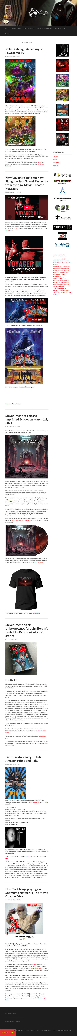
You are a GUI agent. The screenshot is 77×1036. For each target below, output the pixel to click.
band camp (55, 255)
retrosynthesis (56, 284)
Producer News (16, 28)
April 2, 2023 (9, 639)
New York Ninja (62, 280)
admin (18, 56)
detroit (62, 259)
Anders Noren (63, 1030)
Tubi (30, 802)
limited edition (60, 270)
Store (63, 28)
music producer (57, 276)
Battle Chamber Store (37, 562)
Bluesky (55, 159)
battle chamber (61, 255)
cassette (55, 259)
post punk (67, 280)
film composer (66, 266)
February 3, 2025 (10, 192)
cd (59, 259)
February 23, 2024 (10, 426)
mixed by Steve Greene (64, 272)
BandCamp (43, 736)
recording (60, 282)
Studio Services (29, 28)
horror (55, 270)
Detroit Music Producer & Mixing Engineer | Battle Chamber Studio (30, 1030)
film (63, 266)
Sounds (39, 28)
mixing (63, 274)
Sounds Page (10, 745)
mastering (66, 270)
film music (55, 268)
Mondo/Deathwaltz (36, 968)
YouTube (7, 166)
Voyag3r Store (9, 230)
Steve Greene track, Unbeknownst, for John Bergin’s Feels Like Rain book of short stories (26, 630)
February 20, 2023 (10, 764)
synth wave (63, 292)
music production (59, 278)
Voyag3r (39, 162)
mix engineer (57, 274)
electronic (66, 261)
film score (60, 268)
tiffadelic (68, 292)
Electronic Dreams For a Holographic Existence (62, 263)
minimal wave (56, 272)
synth (55, 292)
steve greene (59, 288)
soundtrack (60, 286)
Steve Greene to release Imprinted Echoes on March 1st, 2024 (26, 419)
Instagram (56, 162)
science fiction (65, 284)
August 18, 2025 (10, 56)
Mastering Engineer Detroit (12, 1021)
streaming (55, 290)
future (64, 268)
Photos (57, 28)
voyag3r (56, 294)
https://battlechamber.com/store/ (21, 520)
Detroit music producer (58, 261)
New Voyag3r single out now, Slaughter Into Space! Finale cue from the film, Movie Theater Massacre (26, 183)
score (54, 286)
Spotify (34, 164)
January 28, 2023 (10, 899)
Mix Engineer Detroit (10, 1013)
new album (56, 280)
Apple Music (40, 164)
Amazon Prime (36, 802)
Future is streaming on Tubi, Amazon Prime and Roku (23, 758)
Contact (8, 33)
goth (67, 268)
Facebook (55, 165)
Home (7, 28)
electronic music (57, 266)
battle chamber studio (58, 257)
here (38, 110)
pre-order (55, 282)
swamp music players (64, 290)
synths (59, 292)
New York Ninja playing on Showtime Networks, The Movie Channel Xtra (26, 892)
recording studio (66, 282)
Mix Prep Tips (48, 28)
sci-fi (60, 284)
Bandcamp (10, 500)
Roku (46, 802)
